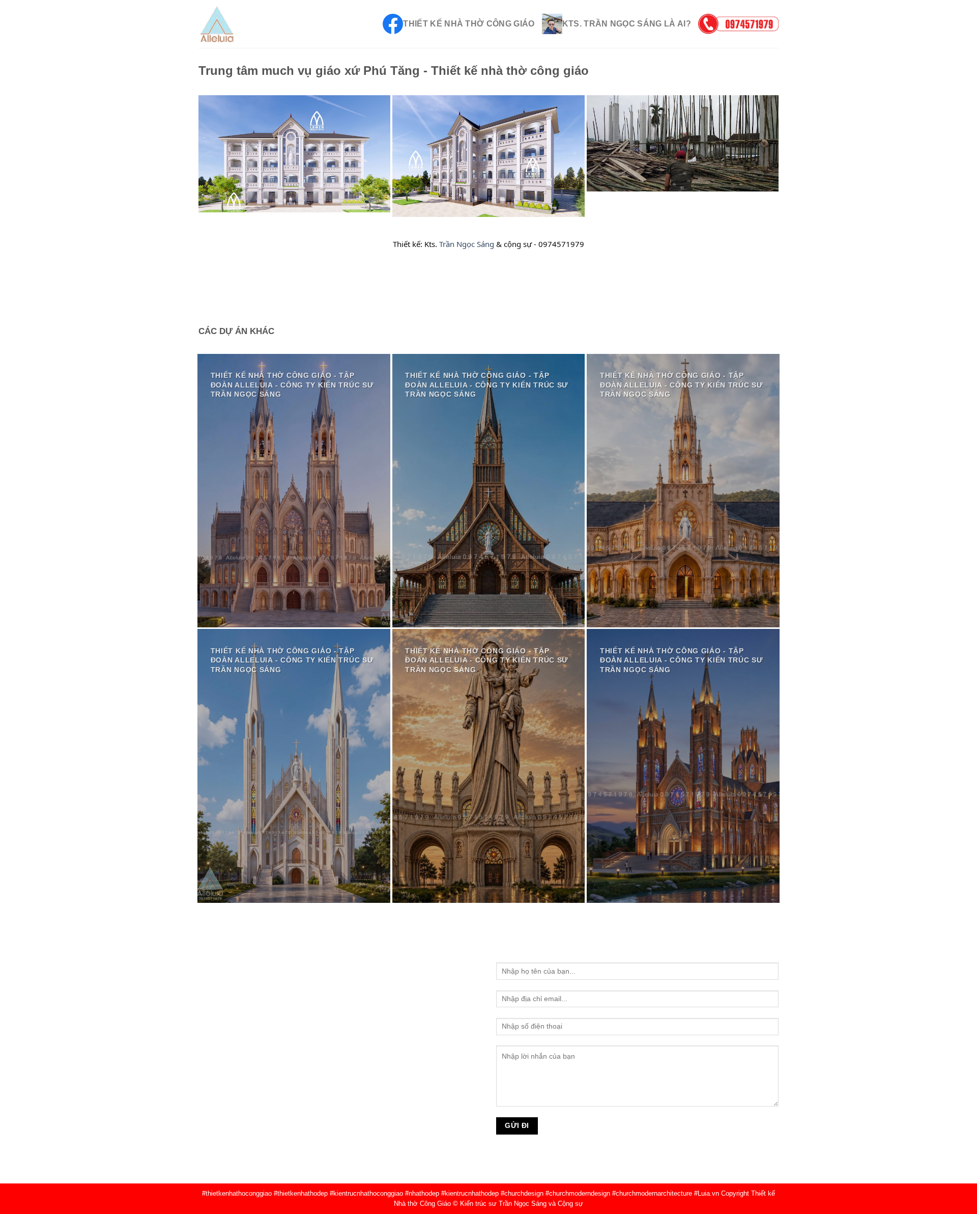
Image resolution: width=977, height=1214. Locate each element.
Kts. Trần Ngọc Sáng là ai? (626, 23)
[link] (466, 244)
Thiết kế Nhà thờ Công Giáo (468, 23)
